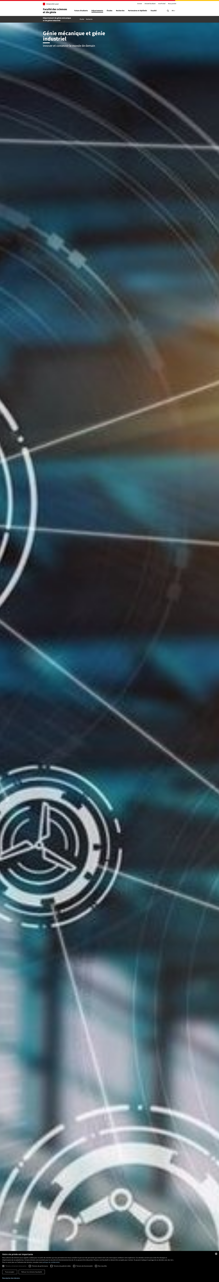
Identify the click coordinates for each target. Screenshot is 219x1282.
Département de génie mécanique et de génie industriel (57, 19)
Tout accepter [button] (9, 1272)
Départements (97, 11)
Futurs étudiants (81, 11)
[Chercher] (168, 10)
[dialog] (109, 1266)
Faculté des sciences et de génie (55, 10)
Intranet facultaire (150, 4)
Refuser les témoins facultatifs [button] (31, 1272)
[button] (11, 1278)
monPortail (161, 4)
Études (109, 11)
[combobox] (216, 1254)
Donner (139, 4)
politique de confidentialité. (51, 1262)
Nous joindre (172, 4)
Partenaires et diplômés (137, 11)
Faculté (153, 11)
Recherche (120, 11)
